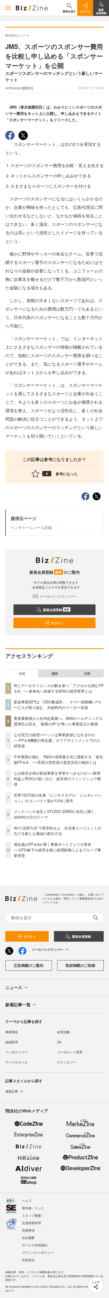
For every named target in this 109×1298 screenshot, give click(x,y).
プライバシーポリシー (38, 1252)
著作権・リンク (33, 1208)
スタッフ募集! (32, 1215)
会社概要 (28, 1237)
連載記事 (11, 1091)
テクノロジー (66, 1062)
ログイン (57, 623)
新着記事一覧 (18, 1004)
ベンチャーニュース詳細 (31, 527)
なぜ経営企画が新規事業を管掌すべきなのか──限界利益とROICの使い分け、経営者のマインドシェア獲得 (57, 778)
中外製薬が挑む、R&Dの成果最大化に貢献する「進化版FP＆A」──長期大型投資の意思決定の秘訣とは (58, 759)
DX (59, 1042)
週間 (54, 673)
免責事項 (28, 1230)
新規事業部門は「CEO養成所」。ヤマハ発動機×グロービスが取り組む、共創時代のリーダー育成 (58, 704)
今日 (22, 673)
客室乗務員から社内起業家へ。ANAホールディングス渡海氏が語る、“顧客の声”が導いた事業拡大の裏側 (58, 721)
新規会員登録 (56, 609)
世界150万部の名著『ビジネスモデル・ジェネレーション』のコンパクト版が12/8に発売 (58, 797)
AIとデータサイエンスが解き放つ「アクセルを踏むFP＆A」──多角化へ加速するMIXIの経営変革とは (58, 688)
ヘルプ (26, 1200)
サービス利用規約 (34, 1245)
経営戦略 (63, 1032)
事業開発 (11, 1032)
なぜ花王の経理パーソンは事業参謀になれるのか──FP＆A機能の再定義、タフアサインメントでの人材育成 (57, 740)
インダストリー (16, 1052)
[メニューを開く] (8, 8)
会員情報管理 (31, 1222)
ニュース (13, 987)
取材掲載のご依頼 (80, 965)
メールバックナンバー (57, 596)
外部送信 (28, 1259)
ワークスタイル (16, 1062)
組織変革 (11, 1042)
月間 (87, 673)
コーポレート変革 (70, 1052)
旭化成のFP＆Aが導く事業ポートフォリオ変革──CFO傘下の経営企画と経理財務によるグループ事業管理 (57, 850)
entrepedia (13, 88)
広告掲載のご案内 (28, 965)
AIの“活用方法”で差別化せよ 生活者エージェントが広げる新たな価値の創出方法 (57, 830)
